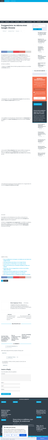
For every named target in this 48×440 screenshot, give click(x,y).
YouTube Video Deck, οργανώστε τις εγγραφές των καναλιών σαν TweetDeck (5, 339)
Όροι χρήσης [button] (12, 439)
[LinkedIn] (45, 1)
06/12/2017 (40, 149)
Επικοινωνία (39, 436)
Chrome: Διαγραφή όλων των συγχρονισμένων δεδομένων (26, 336)
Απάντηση (5, 365)
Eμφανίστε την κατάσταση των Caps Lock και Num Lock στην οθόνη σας (42, 41)
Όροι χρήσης (45, 436)
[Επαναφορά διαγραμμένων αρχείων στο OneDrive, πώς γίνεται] (34, 48)
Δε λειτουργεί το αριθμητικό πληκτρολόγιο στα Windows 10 (42, 126)
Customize (8, 435)
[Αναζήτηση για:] (39, 26)
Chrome (5, 280)
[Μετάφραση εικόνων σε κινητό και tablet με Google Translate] (34, 33)
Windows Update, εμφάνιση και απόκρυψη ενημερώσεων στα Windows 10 (6, 413)
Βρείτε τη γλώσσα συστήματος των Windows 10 (41, 154)
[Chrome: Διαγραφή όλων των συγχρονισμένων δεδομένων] (26, 329)
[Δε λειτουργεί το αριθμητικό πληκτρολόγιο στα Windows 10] (34, 125)
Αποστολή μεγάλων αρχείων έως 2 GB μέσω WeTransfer (40, 112)
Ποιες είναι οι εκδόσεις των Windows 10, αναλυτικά (23, 420)
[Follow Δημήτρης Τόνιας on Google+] (16, 310)
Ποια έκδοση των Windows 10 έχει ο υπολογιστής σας (41, 412)
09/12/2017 (40, 136)
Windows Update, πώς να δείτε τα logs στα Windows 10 (42, 147)
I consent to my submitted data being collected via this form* (39, 94)
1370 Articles (26, 302)
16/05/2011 (4, 31)
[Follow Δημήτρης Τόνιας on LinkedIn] (18, 310)
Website (2, 389)
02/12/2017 (39, 431)
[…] (44, 120)
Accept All (23, 435)
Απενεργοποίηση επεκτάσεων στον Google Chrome (15, 262)
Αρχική (30, 436)
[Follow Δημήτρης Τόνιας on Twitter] (14, 310)
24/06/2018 (40, 128)
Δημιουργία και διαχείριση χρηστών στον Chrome (14, 272)
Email (2, 385)
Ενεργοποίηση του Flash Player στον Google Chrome (15, 263)
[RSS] (47, 1)
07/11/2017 (40, 43)
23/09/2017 (40, 67)
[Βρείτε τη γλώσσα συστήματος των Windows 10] (34, 154)
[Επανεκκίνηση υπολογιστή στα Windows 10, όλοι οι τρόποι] (34, 133)
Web (34, 21)
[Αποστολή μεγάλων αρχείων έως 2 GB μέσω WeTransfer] (40, 105)
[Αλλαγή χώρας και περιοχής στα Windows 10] (34, 141)
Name (2, 382)
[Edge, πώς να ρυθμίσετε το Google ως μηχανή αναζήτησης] (41, 420)
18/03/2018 (40, 35)
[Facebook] (38, 1)
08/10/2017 (40, 59)
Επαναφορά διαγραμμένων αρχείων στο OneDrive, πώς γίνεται (41, 48)
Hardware (39, 21)
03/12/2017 (16, 422)
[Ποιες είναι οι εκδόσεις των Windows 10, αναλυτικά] (24, 409)
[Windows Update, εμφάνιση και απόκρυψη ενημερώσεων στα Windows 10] (6, 405)
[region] (15, 431)
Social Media (29, 21)
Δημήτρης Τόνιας (11, 31)
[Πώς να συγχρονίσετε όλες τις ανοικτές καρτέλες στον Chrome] (16, 330)
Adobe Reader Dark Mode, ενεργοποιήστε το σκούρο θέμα (41, 65)
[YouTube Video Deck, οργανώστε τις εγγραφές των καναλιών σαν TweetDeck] (6, 330)
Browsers (23, 21)
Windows (7, 21)
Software (17, 21)
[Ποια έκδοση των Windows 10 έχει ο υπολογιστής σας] (41, 405)
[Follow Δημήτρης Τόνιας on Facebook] (12, 310)
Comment (3, 373)
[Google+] (42, 1)
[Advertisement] (32, 11)
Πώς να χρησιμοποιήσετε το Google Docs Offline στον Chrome (17, 274)
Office (12, 21)
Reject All (15, 435)
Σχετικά (34, 436)
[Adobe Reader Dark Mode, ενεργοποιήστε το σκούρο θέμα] (34, 64)
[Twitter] (40, 1)
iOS (43, 21)
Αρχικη (2, 21)
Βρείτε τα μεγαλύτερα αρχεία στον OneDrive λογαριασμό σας (42, 57)
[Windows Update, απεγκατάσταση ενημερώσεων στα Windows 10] (6, 423)
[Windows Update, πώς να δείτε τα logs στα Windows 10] (34, 147)
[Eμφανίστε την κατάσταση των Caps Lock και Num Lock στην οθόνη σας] (34, 40)
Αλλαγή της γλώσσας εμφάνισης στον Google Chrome (15, 271)
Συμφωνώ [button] (42, 438)
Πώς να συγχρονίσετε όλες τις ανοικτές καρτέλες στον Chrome (16, 338)
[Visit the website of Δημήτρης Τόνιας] (10, 310)
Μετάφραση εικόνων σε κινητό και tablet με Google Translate (42, 33)
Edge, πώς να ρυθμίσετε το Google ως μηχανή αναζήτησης (41, 427)
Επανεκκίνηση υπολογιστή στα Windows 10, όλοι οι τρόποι (42, 134)
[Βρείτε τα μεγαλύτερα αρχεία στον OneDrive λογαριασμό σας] (34, 56)
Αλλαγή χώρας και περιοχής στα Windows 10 (41, 140)
